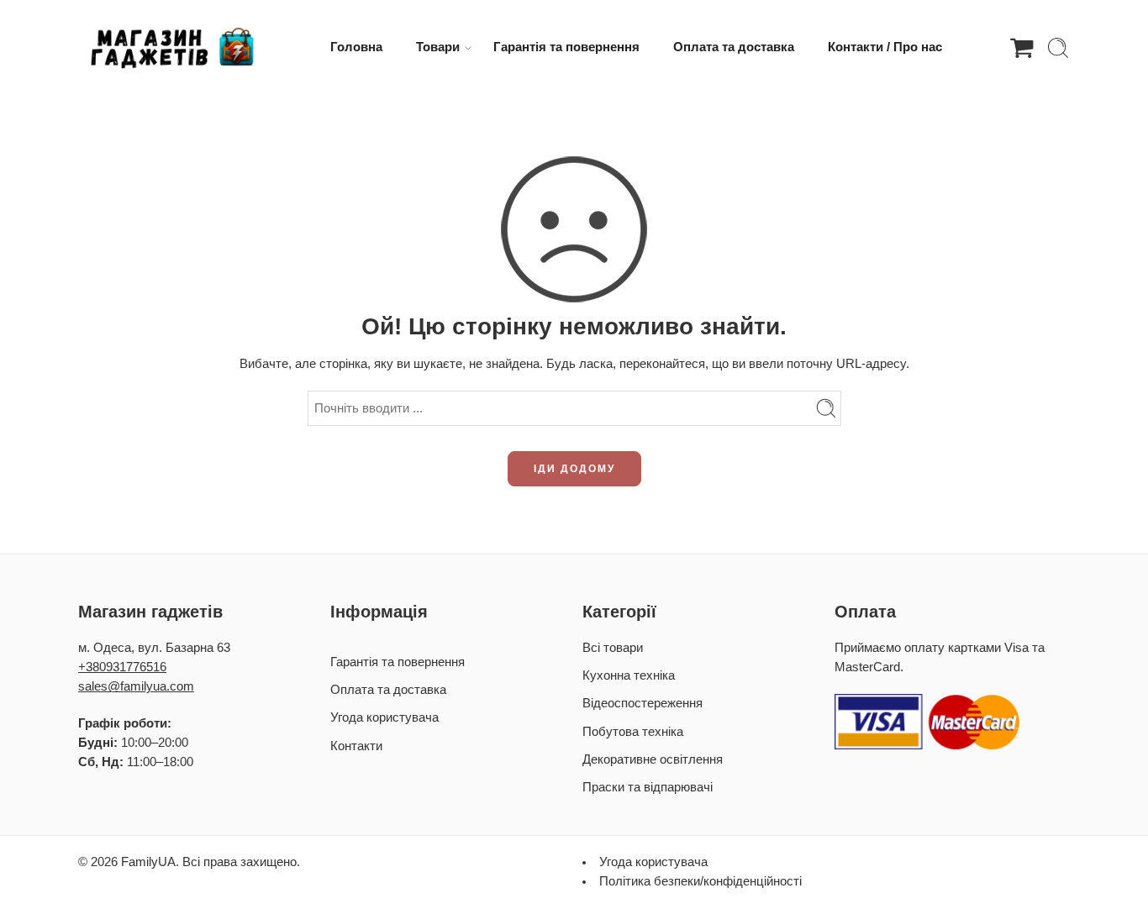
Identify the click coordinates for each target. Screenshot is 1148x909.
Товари (438, 47)
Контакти (356, 746)
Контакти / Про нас (885, 47)
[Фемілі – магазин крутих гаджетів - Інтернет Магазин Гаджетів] (170, 48)
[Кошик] (1022, 48)
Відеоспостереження (642, 703)
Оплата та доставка (733, 47)
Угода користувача (384, 717)
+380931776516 (122, 667)
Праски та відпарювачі (647, 787)
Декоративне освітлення (652, 759)
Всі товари (612, 647)
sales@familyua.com (136, 686)
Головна (356, 47)
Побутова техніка (632, 731)
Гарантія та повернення (566, 47)
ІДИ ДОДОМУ (574, 469)
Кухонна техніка (628, 675)
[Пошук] (1058, 48)
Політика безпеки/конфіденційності (700, 881)
